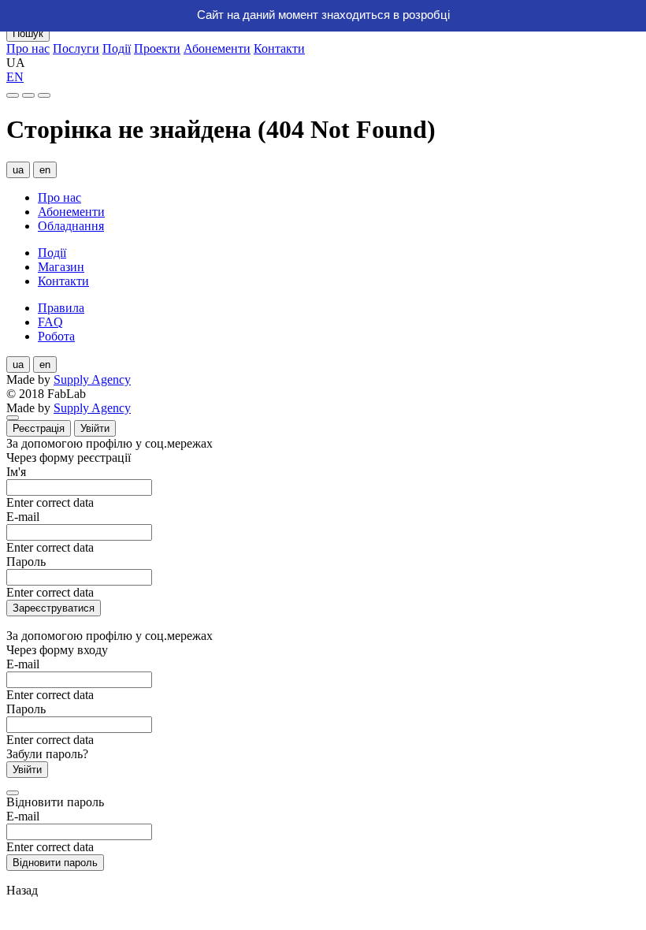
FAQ (50, 322)
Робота (56, 336)
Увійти (95, 428)
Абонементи (217, 48)
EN (15, 77)
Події (116, 48)
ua (18, 170)
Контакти (279, 48)
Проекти (157, 48)
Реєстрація (39, 428)
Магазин (61, 266)
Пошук (28, 33)
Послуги (76, 48)
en (44, 170)
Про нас (28, 48)
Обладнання (71, 225)
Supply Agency (92, 379)
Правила (61, 307)
